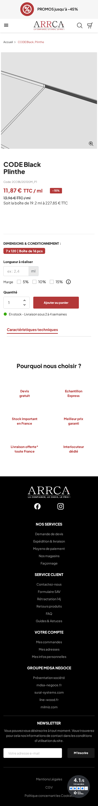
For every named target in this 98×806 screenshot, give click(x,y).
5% (26, 282)
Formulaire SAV (49, 591)
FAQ (49, 613)
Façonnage (49, 563)
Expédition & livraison (49, 541)
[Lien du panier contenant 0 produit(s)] (90, 25)
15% (59, 282)
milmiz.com (49, 707)
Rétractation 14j (49, 599)
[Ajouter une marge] (68, 281)
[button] (6, 9)
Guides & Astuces (49, 621)
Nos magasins (49, 556)
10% (42, 282)
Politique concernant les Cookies (49, 795)
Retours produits (49, 606)
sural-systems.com (49, 692)
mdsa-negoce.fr (49, 685)
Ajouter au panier (56, 302)
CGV (49, 787)
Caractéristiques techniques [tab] (32, 329)
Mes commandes (49, 642)
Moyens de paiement (49, 548)
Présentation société (49, 678)
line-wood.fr (49, 699)
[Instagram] (60, 506)
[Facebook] (37, 506)
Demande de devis (49, 534)
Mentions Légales (49, 779)
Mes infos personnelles (49, 656)
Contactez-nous (49, 584)
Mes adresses (49, 649)
